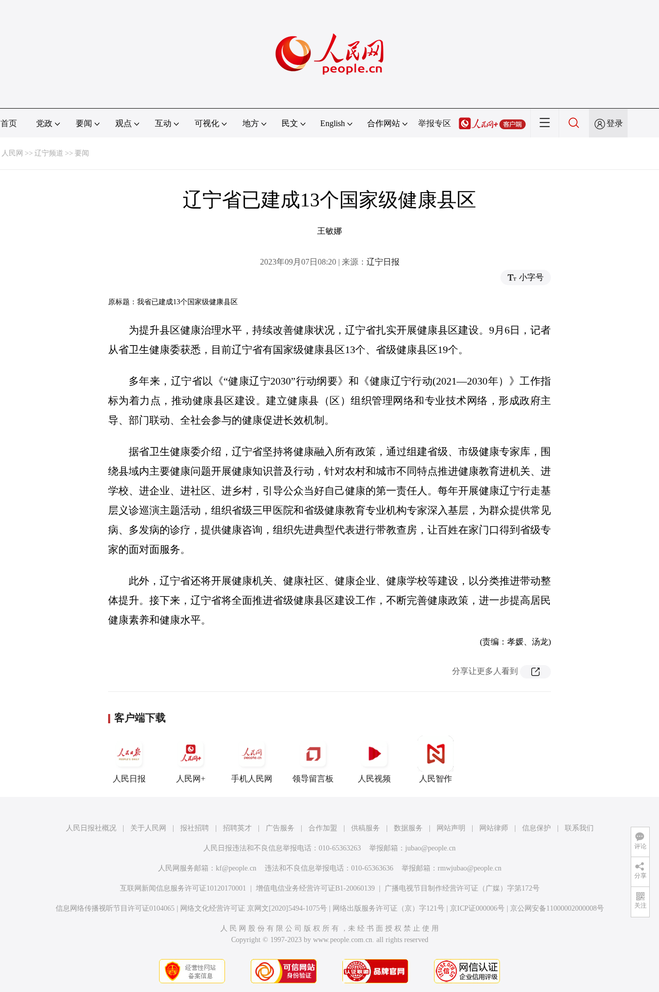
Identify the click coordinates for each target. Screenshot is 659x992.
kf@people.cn (236, 868)
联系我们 (579, 828)
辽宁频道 (48, 153)
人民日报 (129, 778)
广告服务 (280, 828)
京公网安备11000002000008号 (557, 908)
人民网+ (190, 778)
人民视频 (374, 778)
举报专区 (434, 123)
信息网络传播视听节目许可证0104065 (115, 908)
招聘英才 (237, 828)
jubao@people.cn (430, 848)
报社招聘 (194, 828)
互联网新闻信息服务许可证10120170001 (183, 888)
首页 (9, 123)
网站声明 (451, 828)
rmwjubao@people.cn (469, 868)
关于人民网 (148, 828)
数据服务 (408, 828)
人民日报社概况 (91, 828)
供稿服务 (365, 828)
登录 (614, 123)
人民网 (12, 153)
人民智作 (435, 778)
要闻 (82, 153)
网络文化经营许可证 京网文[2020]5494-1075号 (253, 908)
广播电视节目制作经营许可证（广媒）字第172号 (462, 888)
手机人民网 (251, 778)
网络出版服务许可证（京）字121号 (388, 908)
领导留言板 (313, 778)
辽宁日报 (383, 261)
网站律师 (493, 828)
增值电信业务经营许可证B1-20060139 (315, 888)
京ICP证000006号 (477, 908)
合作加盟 (322, 828)
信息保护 (536, 828)
